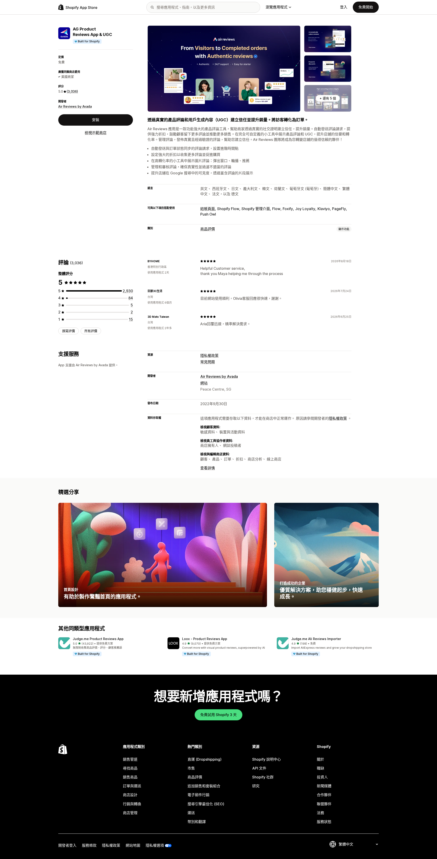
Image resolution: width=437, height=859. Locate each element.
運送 (191, 813)
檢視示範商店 (96, 132)
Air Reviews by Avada (75, 106)
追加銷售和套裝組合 (204, 786)
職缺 (320, 768)
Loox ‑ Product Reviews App (204, 639)
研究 (255, 786)
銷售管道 (130, 759)
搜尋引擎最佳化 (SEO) (206, 804)
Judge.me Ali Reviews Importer (316, 639)
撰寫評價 (68, 331)
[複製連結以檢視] (162, 261)
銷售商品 (130, 777)
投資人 (322, 777)
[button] (109, 646)
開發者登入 (67, 845)
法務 (320, 813)
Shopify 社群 (263, 777)
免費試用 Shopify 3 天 (218, 714)
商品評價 (207, 229)
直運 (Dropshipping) (204, 759)
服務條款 (89, 845)
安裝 (95, 119)
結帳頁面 (207, 208)
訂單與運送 (132, 786)
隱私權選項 (155, 845)
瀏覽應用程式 (276, 7)
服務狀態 (324, 821)
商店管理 (130, 813)
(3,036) (72, 91)
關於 (320, 759)
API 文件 (259, 768)
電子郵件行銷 (198, 795)
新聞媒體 (324, 786)
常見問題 (207, 362)
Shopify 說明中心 (266, 759)
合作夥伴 (324, 795)
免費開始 (365, 7)
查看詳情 (207, 468)
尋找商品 (130, 768)
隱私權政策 (209, 355)
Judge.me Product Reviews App (98, 639)
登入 (343, 7)
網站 (204, 383)
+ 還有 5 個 (328, 98)
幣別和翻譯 (197, 821)
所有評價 (90, 331)
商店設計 (130, 795)
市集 (191, 768)
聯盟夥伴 (324, 804)
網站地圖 (133, 845)
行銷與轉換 (132, 804)
